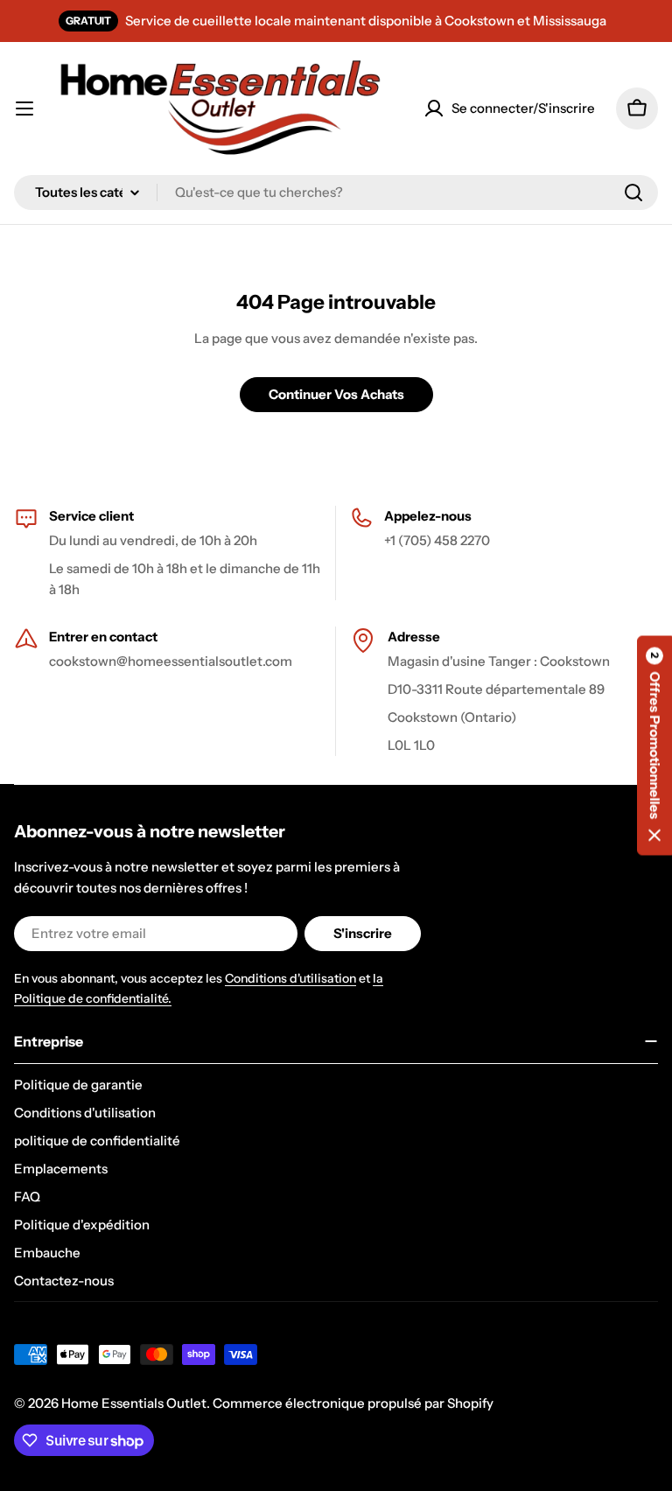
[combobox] (336, 192)
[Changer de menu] (24, 108)
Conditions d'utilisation (290, 978)
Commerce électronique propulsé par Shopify (353, 1403)
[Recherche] (633, 192)
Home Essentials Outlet (133, 1403)
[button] (654, 746)
